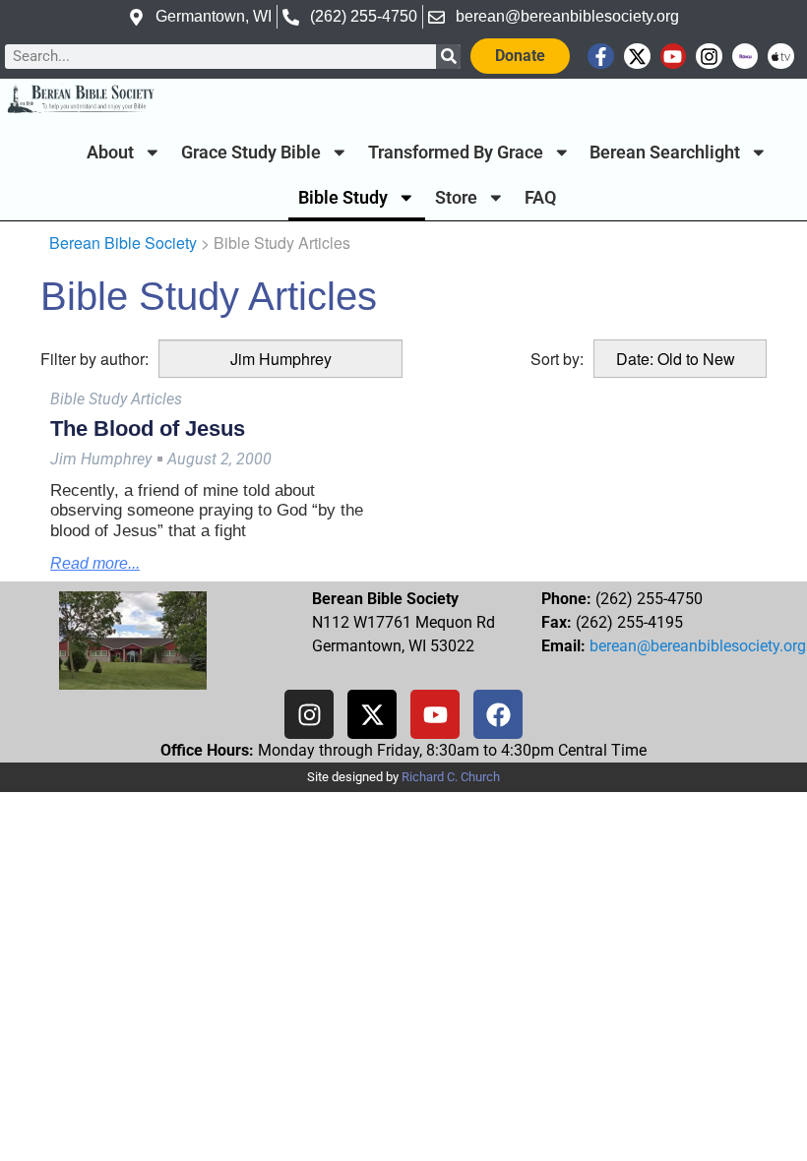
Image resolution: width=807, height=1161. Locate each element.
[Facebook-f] (601, 56)
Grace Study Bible (251, 152)
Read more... (95, 563)
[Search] (448, 56)
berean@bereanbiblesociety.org (698, 646)
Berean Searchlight (665, 152)
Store (456, 198)
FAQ (540, 198)
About (110, 152)
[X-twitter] (637, 56)
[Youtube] (673, 56)
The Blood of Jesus (147, 428)
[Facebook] (498, 714)
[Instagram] (709, 56)
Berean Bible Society (123, 242)
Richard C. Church (451, 776)
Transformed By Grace (455, 152)
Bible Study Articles (116, 399)
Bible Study (343, 198)
